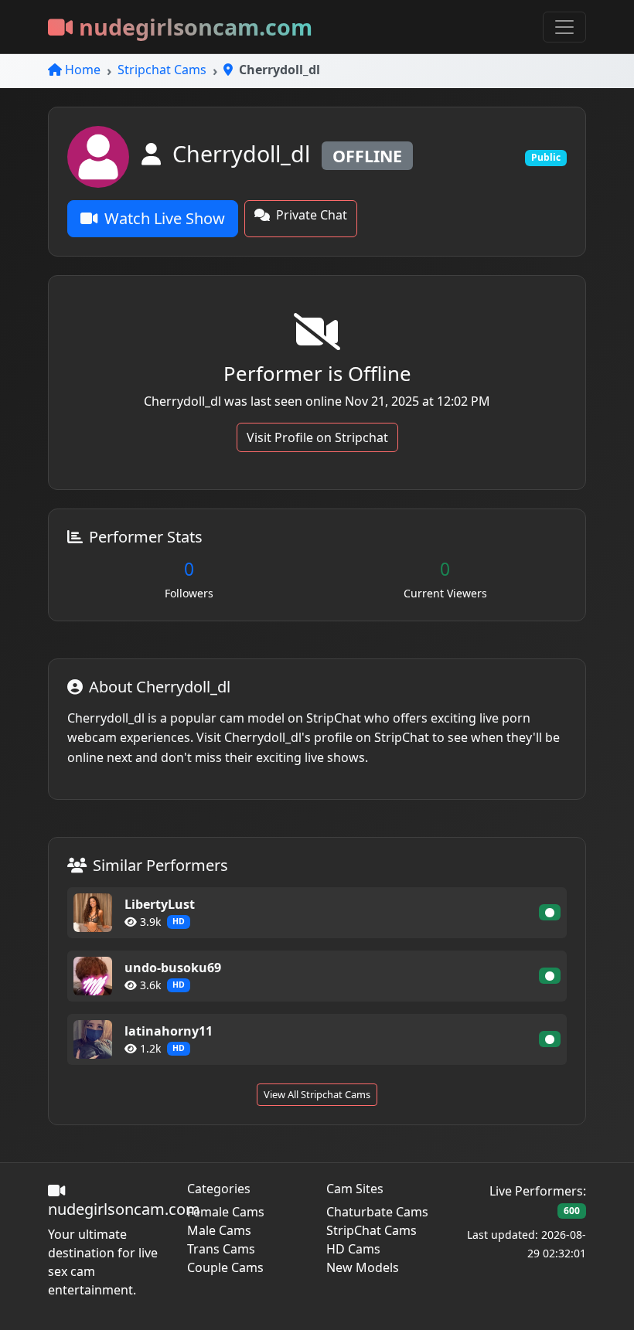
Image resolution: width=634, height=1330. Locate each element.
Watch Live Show (164, 218)
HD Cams (353, 1248)
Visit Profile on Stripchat (317, 437)
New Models (362, 1267)
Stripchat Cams (162, 69)
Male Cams (219, 1230)
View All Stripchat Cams (317, 1094)
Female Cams (225, 1211)
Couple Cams (225, 1267)
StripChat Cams (371, 1230)
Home (83, 69)
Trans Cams (221, 1248)
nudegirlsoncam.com (195, 27)
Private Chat (311, 214)
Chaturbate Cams (377, 1211)
